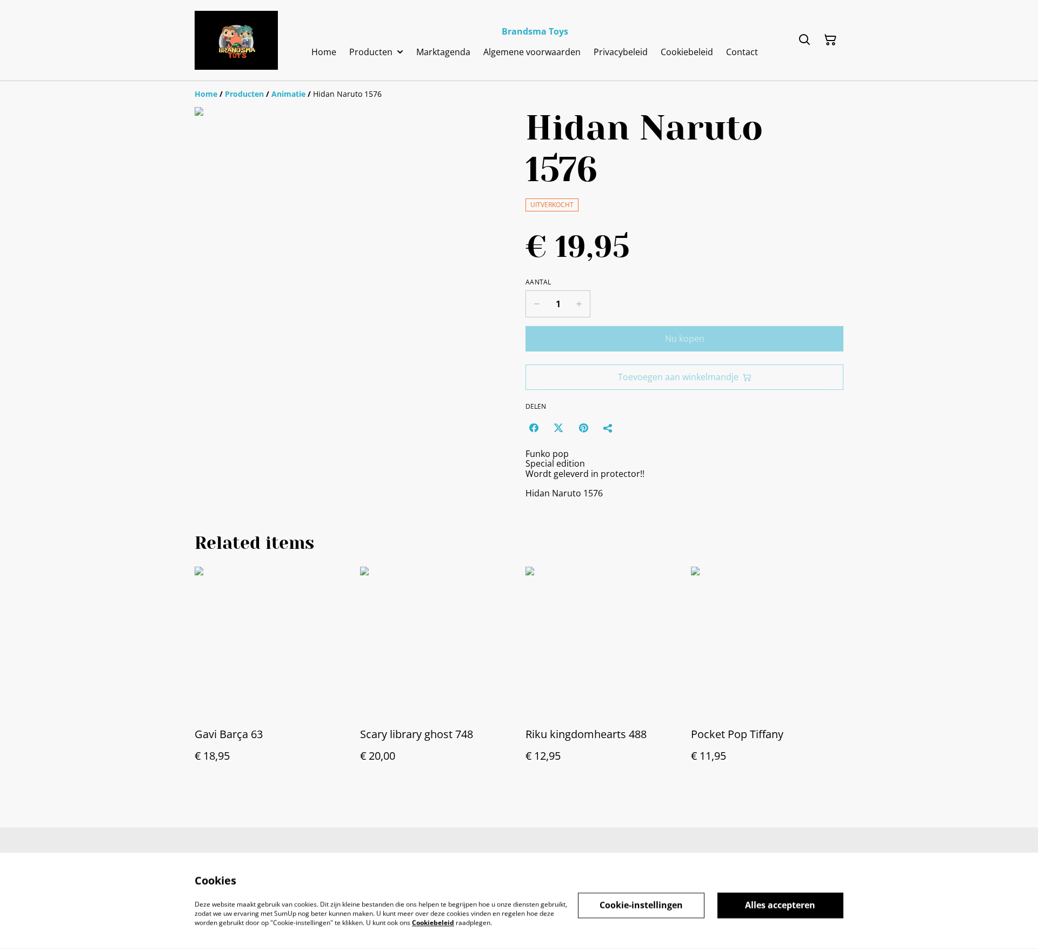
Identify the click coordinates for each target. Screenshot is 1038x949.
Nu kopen (684, 338)
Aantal (538, 282)
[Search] (804, 40)
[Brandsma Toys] (236, 40)
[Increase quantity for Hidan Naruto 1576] (579, 303)
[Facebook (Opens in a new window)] (533, 428)
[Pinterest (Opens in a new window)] (583, 428)
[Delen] (608, 428)
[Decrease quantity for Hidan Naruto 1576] (536, 303)
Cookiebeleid (433, 922)
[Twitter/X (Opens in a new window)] (558, 428)
